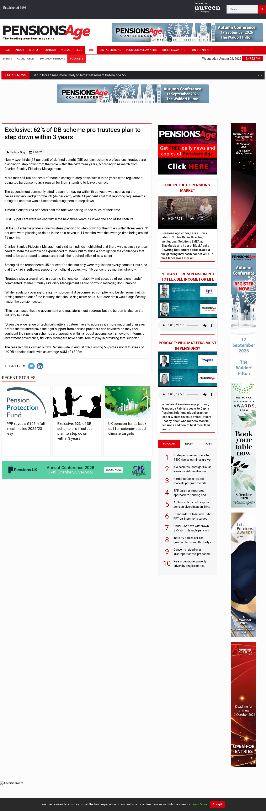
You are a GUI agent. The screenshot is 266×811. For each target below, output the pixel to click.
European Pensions (52, 58)
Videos (65, 49)
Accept (217, 804)
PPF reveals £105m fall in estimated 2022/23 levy (25, 428)
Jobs (91, 50)
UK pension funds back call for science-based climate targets (127, 428)
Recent (190, 443)
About (19, 49)
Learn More (199, 804)
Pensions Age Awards (141, 49)
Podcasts (77, 58)
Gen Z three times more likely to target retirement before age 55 (79, 75)
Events (7, 58)
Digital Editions (110, 49)
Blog (79, 49)
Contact (50, 49)
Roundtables (25, 58)
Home (6, 49)
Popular (169, 443)
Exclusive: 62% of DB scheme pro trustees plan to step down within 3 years (74, 430)
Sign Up (34, 49)
